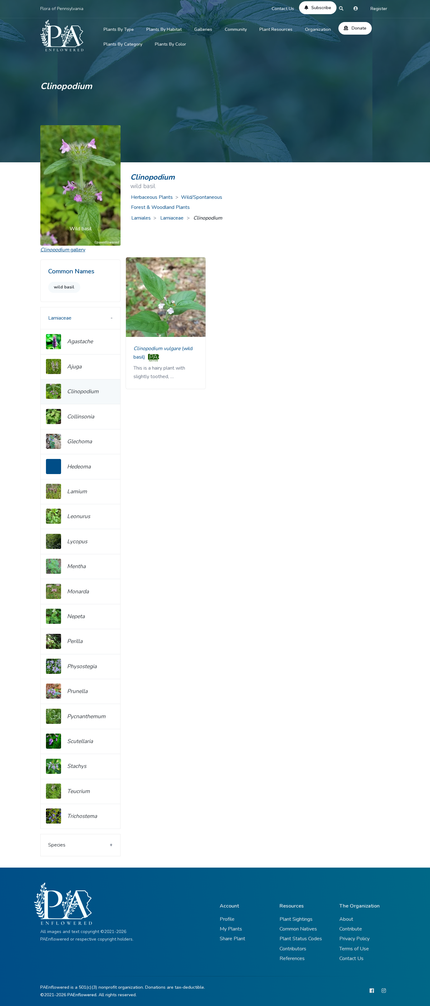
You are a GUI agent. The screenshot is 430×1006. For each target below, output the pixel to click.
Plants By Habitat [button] (164, 29)
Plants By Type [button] (119, 29)
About (346, 919)
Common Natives (298, 928)
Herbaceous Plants (152, 197)
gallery (62, 249)
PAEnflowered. (82, 995)
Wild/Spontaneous (201, 197)
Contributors (293, 948)
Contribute (350, 928)
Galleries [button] (203, 29)
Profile (227, 919)
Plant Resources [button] (275, 29)
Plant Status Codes (301, 938)
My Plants (231, 928)
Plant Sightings (296, 919)
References (292, 958)
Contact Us (283, 9)
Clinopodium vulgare (157, 348)
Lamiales (141, 218)
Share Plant (232, 938)
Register (379, 9)
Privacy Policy (354, 938)
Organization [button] (318, 29)
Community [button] (236, 29)
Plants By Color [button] (170, 44)
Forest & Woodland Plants (160, 207)
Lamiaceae (172, 218)
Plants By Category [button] (123, 44)
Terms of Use (354, 948)
